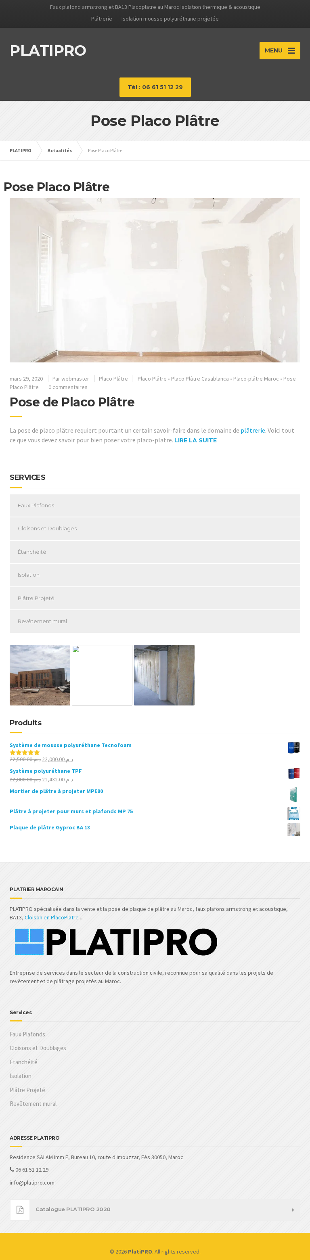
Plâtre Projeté (36, 598)
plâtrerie (253, 430)
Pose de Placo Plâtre (72, 402)
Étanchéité (32, 551)
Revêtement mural (42, 621)
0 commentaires (68, 387)
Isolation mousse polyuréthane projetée (170, 18)
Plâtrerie (101, 18)
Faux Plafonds (36, 505)
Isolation (29, 574)
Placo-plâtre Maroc (256, 378)
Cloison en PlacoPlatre (52, 917)
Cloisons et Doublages (47, 528)
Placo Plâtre (113, 378)
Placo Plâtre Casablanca (200, 378)
